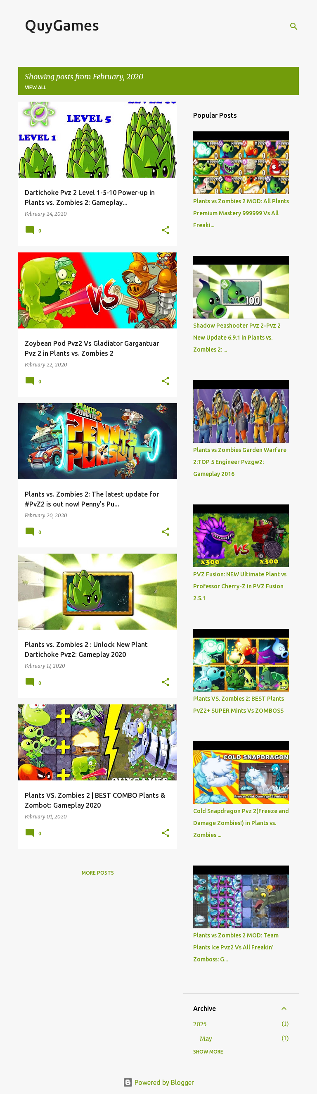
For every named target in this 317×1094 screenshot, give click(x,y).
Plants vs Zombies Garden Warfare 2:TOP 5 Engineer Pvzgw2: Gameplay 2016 (239, 462)
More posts (98, 872)
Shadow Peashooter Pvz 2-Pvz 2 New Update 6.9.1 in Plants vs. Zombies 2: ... (237, 337)
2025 (200, 1024)
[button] (165, 230)
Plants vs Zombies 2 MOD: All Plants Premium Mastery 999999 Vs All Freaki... (241, 213)
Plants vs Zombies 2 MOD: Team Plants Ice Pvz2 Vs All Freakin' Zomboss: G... (236, 947)
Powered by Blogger (163, 1082)
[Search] (294, 26)
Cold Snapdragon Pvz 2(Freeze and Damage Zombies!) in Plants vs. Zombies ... (241, 823)
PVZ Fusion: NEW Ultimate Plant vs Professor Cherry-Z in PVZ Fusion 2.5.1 (239, 586)
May (206, 1038)
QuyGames (62, 25)
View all (35, 87)
